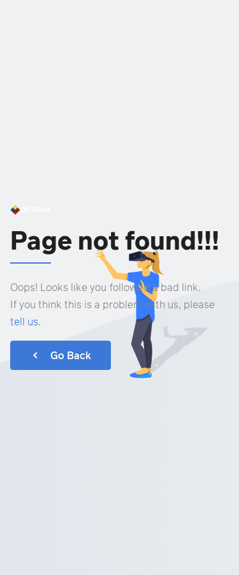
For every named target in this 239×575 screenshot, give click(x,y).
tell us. (25, 322)
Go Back (70, 355)
